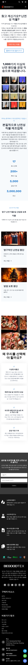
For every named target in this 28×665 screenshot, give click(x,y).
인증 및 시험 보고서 (6, 598)
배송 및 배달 (5, 604)
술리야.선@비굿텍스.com (13, 661)
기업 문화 (4, 624)
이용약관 (4, 602)
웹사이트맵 (4, 630)
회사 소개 (4, 620)
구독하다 (14, 485)
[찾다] (19, 2)
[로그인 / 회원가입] (25, 2)
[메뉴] (25, 6)
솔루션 (3, 596)
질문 (3, 628)
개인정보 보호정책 (6, 607)
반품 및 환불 (5, 609)
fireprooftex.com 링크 (7, 633)
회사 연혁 (4, 622)
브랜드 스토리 (5, 626)
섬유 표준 (4, 600)
